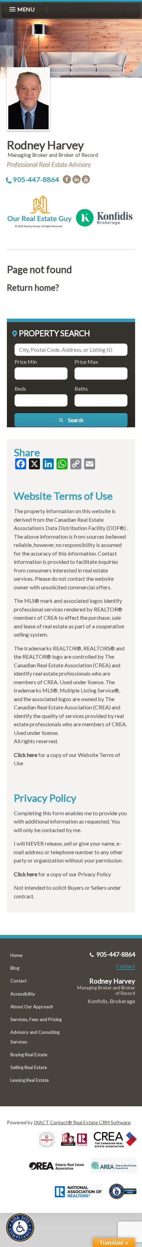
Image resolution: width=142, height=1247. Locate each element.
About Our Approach (31, 1006)
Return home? (33, 287)
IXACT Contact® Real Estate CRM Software (82, 1122)
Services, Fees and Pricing (36, 1019)
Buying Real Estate (28, 1054)
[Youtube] (86, 179)
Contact (18, 981)
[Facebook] (67, 179)
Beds (20, 388)
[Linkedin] (76, 179)
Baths (81, 388)
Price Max (86, 361)
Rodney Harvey (45, 145)
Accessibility (22, 994)
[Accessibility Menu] (20, 1227)
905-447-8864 (36, 179)
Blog (14, 968)
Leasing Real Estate (29, 1080)
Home (16, 955)
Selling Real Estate (28, 1067)
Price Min (25, 361)
